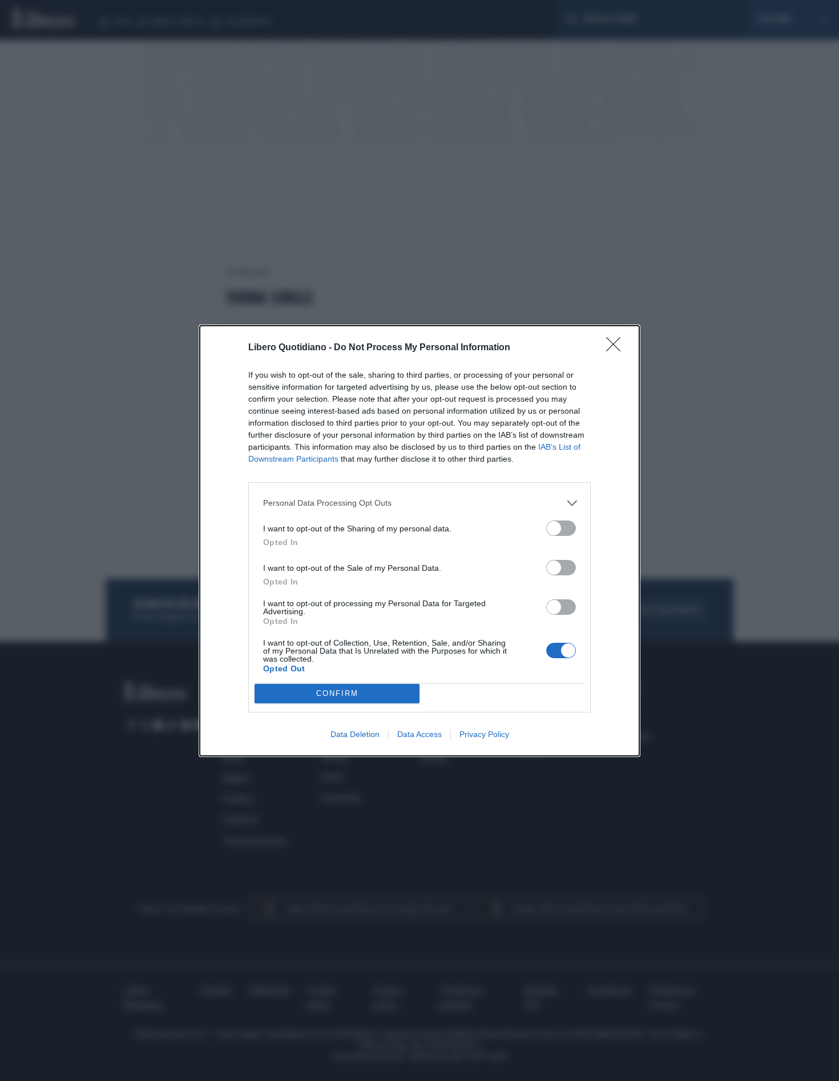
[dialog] (419, 541)
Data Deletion (355, 734)
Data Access (419, 734)
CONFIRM (337, 693)
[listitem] (419, 503)
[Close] (617, 348)
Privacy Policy (484, 734)
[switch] (561, 528)
